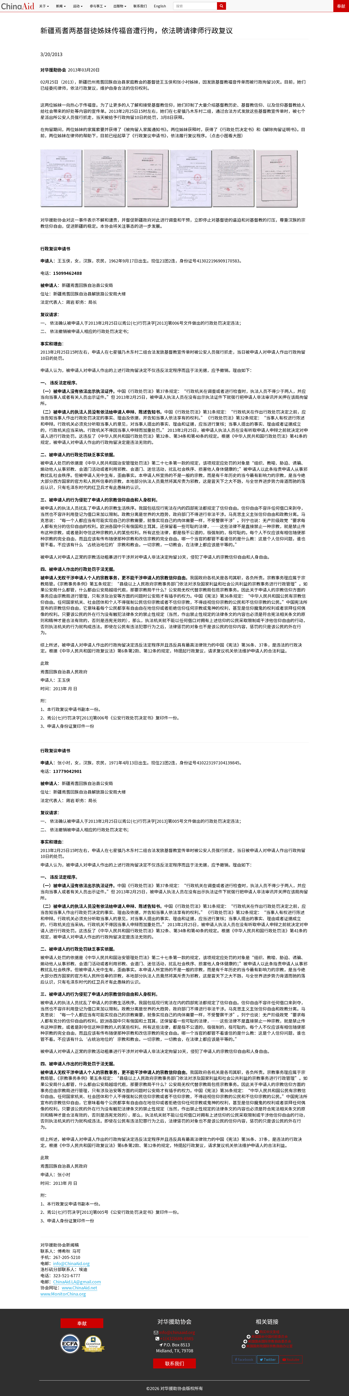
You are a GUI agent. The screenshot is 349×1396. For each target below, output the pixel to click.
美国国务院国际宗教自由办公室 (269, 1346)
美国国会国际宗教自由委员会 (269, 1341)
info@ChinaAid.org (71, 1263)
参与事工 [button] (97, 6)
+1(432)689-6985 (176, 1338)
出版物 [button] (118, 6)
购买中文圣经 (269, 1331)
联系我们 (140, 6)
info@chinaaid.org (176, 1332)
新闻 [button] (59, 6)
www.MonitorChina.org (63, 1294)
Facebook (245, 1359)
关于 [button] (43, 6)
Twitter (269, 1359)
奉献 (341, 6)
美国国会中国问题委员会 (269, 1336)
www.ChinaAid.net (79, 1287)
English (160, 6)
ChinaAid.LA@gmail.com (77, 1281)
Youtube (292, 1359)
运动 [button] (76, 6)
